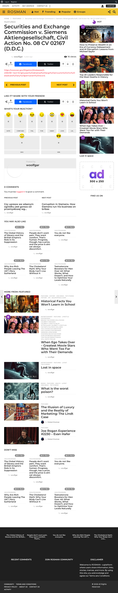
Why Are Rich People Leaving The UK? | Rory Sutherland (14, 269)
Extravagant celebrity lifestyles (54, 325)
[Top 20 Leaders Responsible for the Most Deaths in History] (97, 64)
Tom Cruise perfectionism (51, 337)
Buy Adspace (28, 6)
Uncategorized (10, 230)
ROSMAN (16, 12)
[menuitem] (2, 2)
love (62, 131)
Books (43, 383)
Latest (64, 362)
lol (72, 131)
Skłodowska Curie (59, 297)
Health (57, 383)
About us (23, 587)
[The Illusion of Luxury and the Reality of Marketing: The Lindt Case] (21, 412)
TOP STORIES (69, 296)
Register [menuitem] (14, 2)
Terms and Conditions (26, 584)
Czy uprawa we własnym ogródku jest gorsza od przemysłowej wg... (19, 206)
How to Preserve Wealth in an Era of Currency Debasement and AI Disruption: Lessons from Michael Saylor (97, 48)
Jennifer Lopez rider (49, 332)
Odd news (60, 296)
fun (41, 131)
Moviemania (45, 318)
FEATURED (10, 22)
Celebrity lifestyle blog (50, 323)
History (52, 296)
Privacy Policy (10, 587)
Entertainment (47, 316)
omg (22, 152)
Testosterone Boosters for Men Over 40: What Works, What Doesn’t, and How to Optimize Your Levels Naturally (63, 273)
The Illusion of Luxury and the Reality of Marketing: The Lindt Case (57, 412)
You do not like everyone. (62, 234)
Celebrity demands (48, 322)
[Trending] (8, 296)
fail (32, 131)
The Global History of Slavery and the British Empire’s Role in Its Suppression (14, 237)
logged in (20, 192)
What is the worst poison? (54, 390)
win (58, 152)
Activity (16, 6)
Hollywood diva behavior (51, 328)
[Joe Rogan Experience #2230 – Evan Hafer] (21, 435)
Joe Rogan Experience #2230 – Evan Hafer (58, 432)
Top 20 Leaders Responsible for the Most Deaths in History (96, 76)
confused (20, 131)
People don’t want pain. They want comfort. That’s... (37, 537)
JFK (49, 297)
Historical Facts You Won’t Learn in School (58, 302)
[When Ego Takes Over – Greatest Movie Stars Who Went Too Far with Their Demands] (21, 324)
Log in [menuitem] (7, 2)
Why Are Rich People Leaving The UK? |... (81, 536)
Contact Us (42, 6)
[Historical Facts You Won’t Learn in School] (21, 304)
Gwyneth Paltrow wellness (52, 327)
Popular (66, 12)
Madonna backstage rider (51, 334)
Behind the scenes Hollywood (52, 320)
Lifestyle (65, 316)
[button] (49, 6)
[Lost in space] (21, 370)
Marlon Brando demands (50, 335)
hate (8, 131)
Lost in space (51, 367)
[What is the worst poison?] (21, 391)
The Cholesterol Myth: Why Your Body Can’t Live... (103, 537)
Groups (5, 6)
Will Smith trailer (48, 339)
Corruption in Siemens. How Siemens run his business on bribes (59, 206)
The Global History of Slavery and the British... (15, 536)
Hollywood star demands (51, 330)
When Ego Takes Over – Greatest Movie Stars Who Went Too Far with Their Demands (58, 347)
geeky (52, 131)
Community (9, 584)
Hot (36, 12)
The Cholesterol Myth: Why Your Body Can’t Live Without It (37, 269)
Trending (50, 12)
